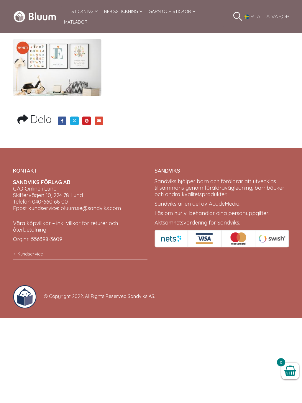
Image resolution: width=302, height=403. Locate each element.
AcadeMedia (224, 203)
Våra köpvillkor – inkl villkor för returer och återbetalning (65, 226)
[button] (237, 16)
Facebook (62, 121)
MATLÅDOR (76, 22)
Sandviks (165, 181)
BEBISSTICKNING (121, 11)
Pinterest (86, 121)
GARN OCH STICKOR (170, 11)
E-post (99, 121)
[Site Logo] (35, 16)
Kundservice (30, 254)
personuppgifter (248, 213)
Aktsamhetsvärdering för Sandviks (197, 222)
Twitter (74, 121)
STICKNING (82, 11)
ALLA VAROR (273, 16)
